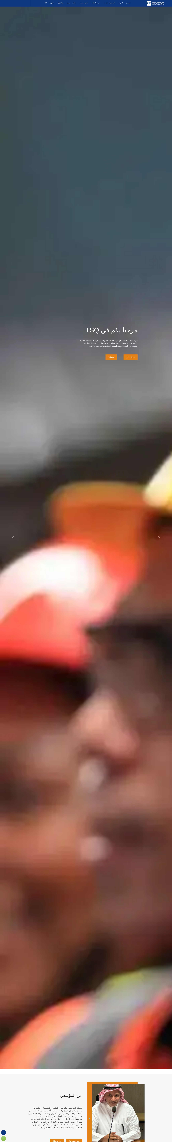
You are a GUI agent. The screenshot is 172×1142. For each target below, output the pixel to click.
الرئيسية (128, 3)
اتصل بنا (52, 3)
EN (46, 3)
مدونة (68, 3)
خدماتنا (110, 357)
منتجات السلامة (96, 3)
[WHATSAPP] (3, 1138)
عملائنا (74, 3)
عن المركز (61, 3)
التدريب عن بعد (83, 3)
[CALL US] (3, 1132)
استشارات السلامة (109, 3)
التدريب (121, 3)
